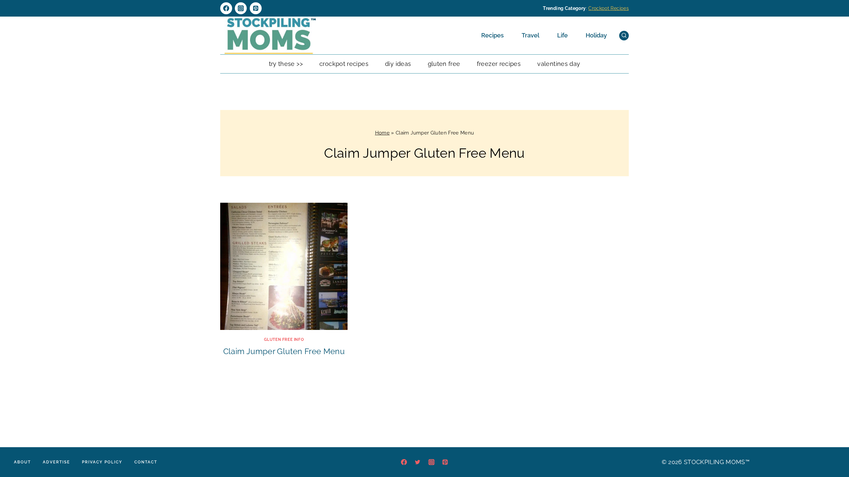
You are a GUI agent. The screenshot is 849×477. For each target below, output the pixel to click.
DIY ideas (398, 63)
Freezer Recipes (499, 63)
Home (382, 133)
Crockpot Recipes (608, 8)
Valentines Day (558, 63)
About (22, 462)
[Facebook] (226, 8)
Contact (145, 462)
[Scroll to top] (833, 452)
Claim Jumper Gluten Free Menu (284, 351)
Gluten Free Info (284, 339)
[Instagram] (241, 8)
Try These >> (286, 63)
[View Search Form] (624, 35)
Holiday (596, 35)
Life (562, 35)
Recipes (492, 35)
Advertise (56, 462)
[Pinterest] (256, 8)
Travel (530, 35)
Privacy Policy (102, 462)
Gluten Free (444, 63)
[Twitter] (418, 462)
